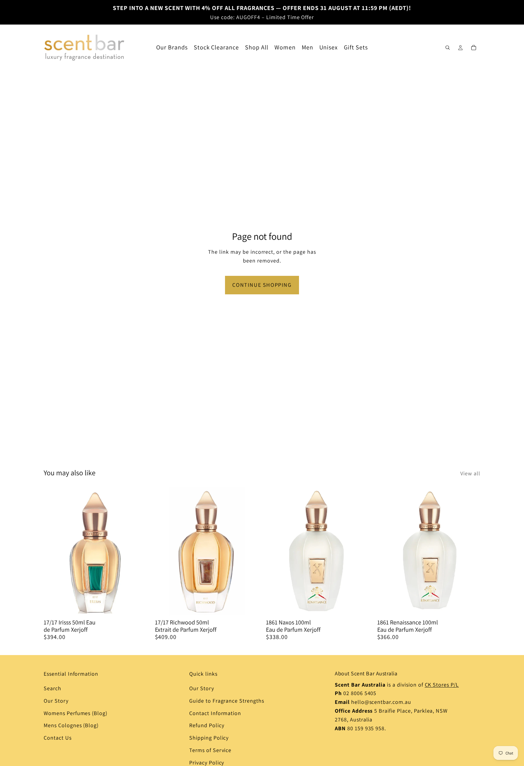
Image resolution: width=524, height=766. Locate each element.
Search (52, 688)
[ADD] (137, 606)
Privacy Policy (206, 762)
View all (470, 473)
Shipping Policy (209, 737)
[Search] (447, 47)
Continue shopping (261, 284)
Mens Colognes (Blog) (71, 725)
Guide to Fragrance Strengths (226, 700)
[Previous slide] (53, 551)
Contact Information (215, 713)
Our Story (56, 700)
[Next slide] (138, 551)
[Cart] (473, 47)
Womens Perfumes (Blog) (75, 713)
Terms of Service (210, 750)
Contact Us (58, 737)
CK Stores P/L (442, 684)
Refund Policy (206, 725)
